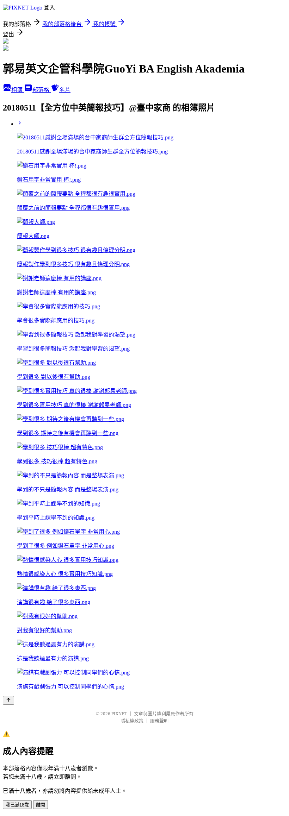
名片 (64, 90)
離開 (40, 805)
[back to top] (8, 700)
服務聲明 (159, 720)
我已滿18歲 (17, 805)
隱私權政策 (132, 720)
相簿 (17, 90)
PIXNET (119, 713)
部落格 (41, 90)
